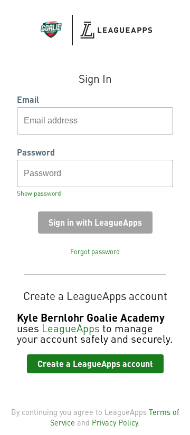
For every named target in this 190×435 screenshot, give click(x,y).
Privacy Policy (115, 422)
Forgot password (95, 251)
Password (36, 152)
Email (28, 99)
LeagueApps (71, 328)
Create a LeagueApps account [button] (95, 363)
